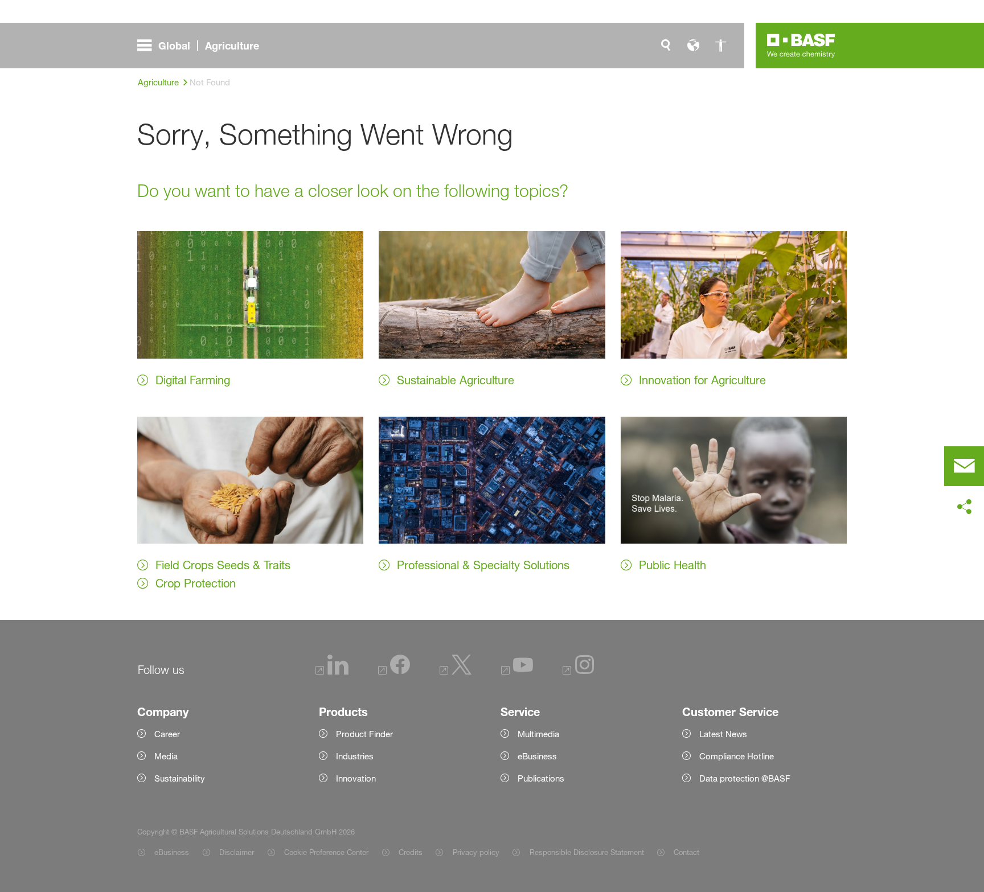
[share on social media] (964, 507)
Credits (411, 852)
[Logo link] (801, 45)
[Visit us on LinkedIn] (332, 671)
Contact (686, 852)
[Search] (666, 45)
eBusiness (171, 852)
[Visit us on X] (455, 671)
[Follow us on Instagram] (578, 671)
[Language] (693, 45)
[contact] (964, 466)
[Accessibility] (720, 45)
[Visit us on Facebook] (394, 671)
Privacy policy (476, 852)
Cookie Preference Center (326, 852)
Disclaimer (236, 852)
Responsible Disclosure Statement (586, 852)
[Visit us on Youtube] (517, 671)
